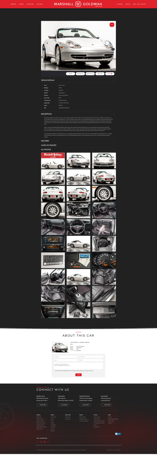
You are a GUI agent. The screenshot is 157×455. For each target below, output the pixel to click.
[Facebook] (37, 441)
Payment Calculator (83, 419)
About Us (110, 417)
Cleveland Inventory (40, 424)
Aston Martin (53, 417)
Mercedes (53, 430)
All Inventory (38, 417)
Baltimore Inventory (40, 421)
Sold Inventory (39, 428)
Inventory (13, 4)
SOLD (112, 15)
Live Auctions (30, 4)
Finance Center (82, 417)
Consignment (67, 417)
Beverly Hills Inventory (41, 423)
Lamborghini (53, 424)
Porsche (52, 428)
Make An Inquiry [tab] (48, 145)
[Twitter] (48, 441)
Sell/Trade (39, 4)
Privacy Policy (78, 450)
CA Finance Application (84, 421)
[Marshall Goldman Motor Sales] (78, 4)
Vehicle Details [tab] (47, 80)
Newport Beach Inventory (41, 426)
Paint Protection (97, 419)
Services (128, 4)
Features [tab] (45, 141)
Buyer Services (97, 417)
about (134, 4)
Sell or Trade (67, 419)
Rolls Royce (53, 426)
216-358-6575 (64, 404)
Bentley (52, 419)
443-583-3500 (107, 404)
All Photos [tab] (46, 149)
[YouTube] (44, 441)
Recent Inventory (39, 419)
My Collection (96, 426)
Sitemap (84, 450)
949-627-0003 (86, 404)
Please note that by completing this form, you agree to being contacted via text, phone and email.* (74, 370)
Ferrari (52, 421)
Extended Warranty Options (99, 421)
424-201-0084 (43, 404)
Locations (120, 4)
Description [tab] (46, 114)
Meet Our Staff (111, 421)
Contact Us (110, 423)
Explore (21, 4)
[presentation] (44, 49)
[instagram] (41, 441)
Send (109, 73)
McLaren (52, 423)
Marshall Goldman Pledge (113, 419)
